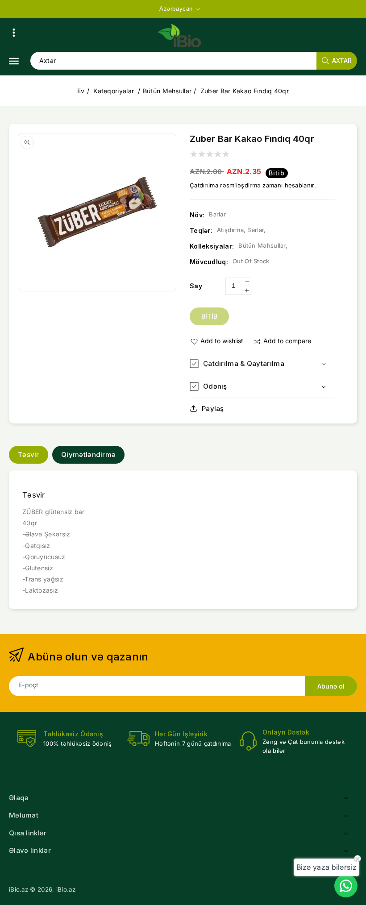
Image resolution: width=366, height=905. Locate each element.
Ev (81, 91)
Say (196, 286)
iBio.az (18, 889)
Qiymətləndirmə (88, 454)
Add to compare (287, 341)
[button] (14, 32)
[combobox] (193, 60)
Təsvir (28, 454)
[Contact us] (346, 885)
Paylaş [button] (213, 408)
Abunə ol (331, 686)
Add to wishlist (221, 341)
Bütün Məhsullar (167, 91)
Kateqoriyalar (114, 91)
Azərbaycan (176, 8)
